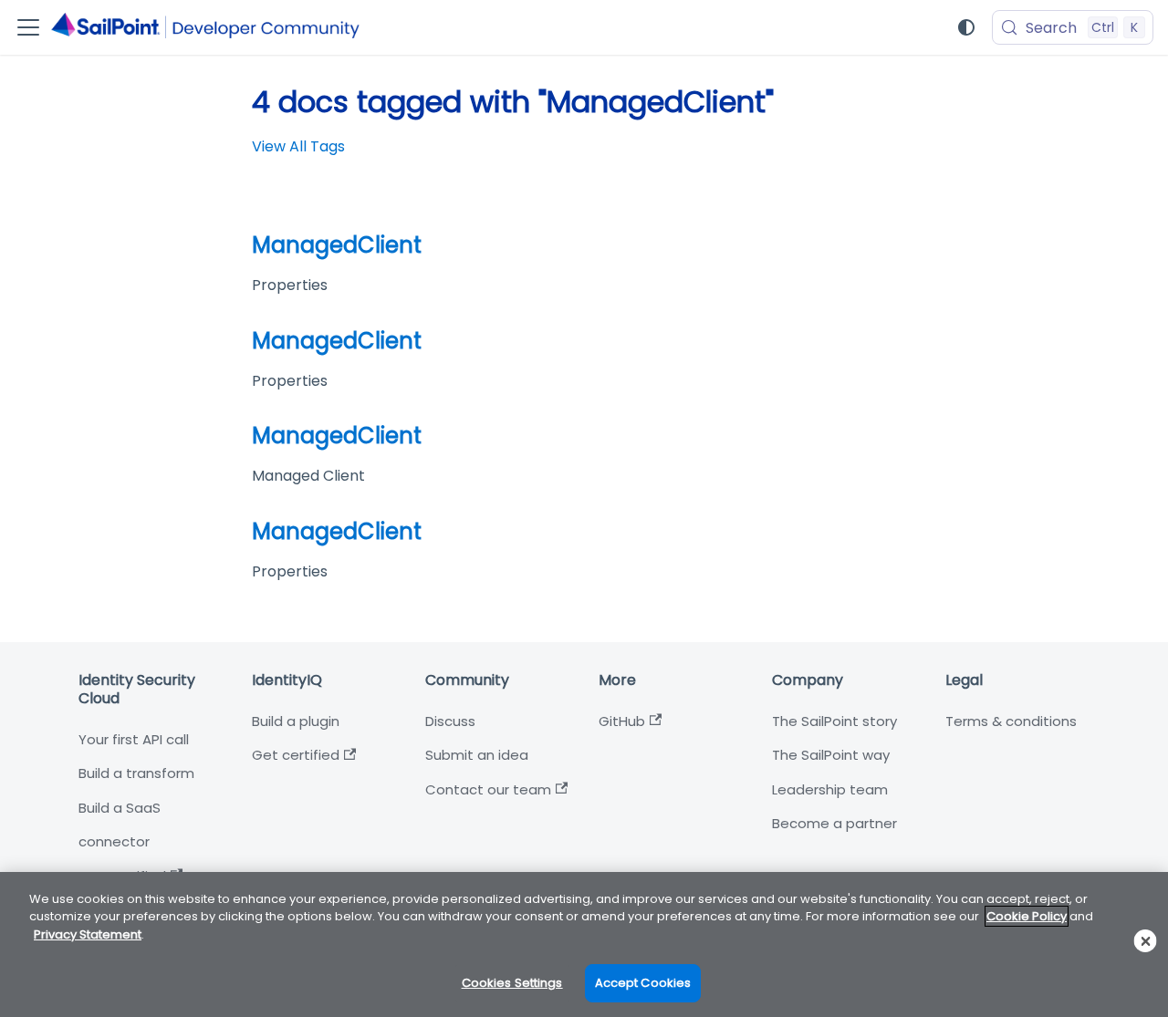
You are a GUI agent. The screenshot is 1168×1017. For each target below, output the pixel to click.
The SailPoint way (831, 754)
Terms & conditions (1011, 721)
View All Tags (298, 146)
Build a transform (136, 773)
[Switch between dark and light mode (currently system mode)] (966, 27)
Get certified (295, 754)
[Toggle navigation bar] (28, 27)
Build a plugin (295, 721)
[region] (584, 944)
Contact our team (488, 789)
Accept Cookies (643, 982)
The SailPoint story (834, 721)
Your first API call (133, 739)
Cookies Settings (512, 982)
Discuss (450, 721)
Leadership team (830, 789)
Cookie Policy (1026, 916)
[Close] (1145, 940)
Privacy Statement (87, 934)
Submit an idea (476, 754)
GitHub (622, 721)
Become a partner (834, 823)
